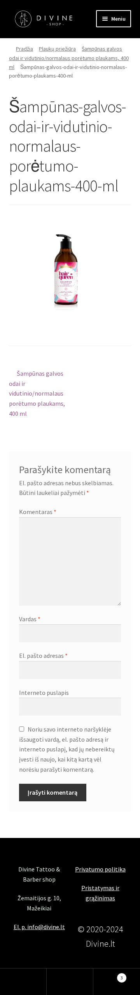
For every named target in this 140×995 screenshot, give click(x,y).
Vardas (29, 619)
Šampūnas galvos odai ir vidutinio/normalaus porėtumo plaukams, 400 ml (69, 57)
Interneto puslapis (44, 692)
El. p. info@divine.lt (39, 927)
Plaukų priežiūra (57, 48)
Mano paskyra (23, 981)
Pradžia (24, 48)
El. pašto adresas (43, 655)
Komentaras (37, 512)
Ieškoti (70, 981)
